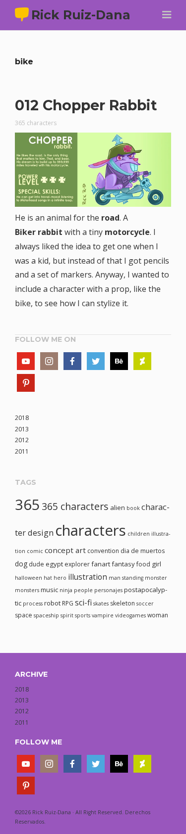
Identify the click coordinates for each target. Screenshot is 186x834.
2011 (22, 451)
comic (35, 551)
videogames (130, 615)
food (143, 564)
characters (90, 530)
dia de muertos (143, 551)
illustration (87, 576)
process (33, 603)
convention (103, 551)
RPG (67, 603)
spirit (67, 615)
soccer (145, 603)
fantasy (123, 563)
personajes (108, 590)
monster (156, 577)
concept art (65, 550)
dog (21, 563)
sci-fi (83, 602)
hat (48, 577)
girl (156, 563)
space (23, 615)
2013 (22, 429)
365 (27, 504)
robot (52, 603)
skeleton (122, 603)
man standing (126, 577)
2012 (22, 440)
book (133, 508)
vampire (103, 615)
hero (60, 577)
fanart (100, 563)
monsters (27, 590)
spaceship (46, 615)
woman (157, 615)
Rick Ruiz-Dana (80, 14)
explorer (77, 564)
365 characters (36, 123)
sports (82, 615)
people (83, 590)
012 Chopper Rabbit (86, 105)
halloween (28, 577)
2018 (22, 418)
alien (117, 507)
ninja (66, 590)
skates (101, 603)
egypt (54, 563)
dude (36, 564)
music (49, 589)
